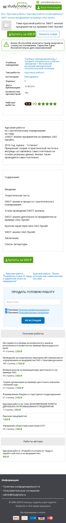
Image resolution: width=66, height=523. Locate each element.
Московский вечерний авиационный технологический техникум (39, 66)
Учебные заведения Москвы (40, 58)
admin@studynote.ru (51, 2)
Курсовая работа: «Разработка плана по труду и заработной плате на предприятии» (28, 452)
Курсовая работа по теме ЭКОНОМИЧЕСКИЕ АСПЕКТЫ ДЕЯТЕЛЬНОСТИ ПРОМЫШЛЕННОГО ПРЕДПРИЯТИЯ (30, 405)
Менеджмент (32, 76)
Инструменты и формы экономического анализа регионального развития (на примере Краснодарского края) (31, 346)
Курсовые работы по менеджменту (44, 14)
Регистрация (33, 320)
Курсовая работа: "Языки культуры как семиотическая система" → (47, 276)
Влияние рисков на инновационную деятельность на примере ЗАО (30, 371)
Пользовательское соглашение (21, 490)
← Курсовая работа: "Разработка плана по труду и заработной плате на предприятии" (17, 277)
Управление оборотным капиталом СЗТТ (24, 425)
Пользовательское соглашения (34, 312)
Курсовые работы (16, 14)
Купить (23, 34)
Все (3, 14)
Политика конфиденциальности (21, 486)
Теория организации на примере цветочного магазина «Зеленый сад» (31, 383)
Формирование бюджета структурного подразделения (31, 394)
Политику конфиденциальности (34, 310)
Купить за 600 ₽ (19, 260)
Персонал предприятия (15, 416)
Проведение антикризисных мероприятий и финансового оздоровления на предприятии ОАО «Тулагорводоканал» (33, 359)
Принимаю (28, 310)
